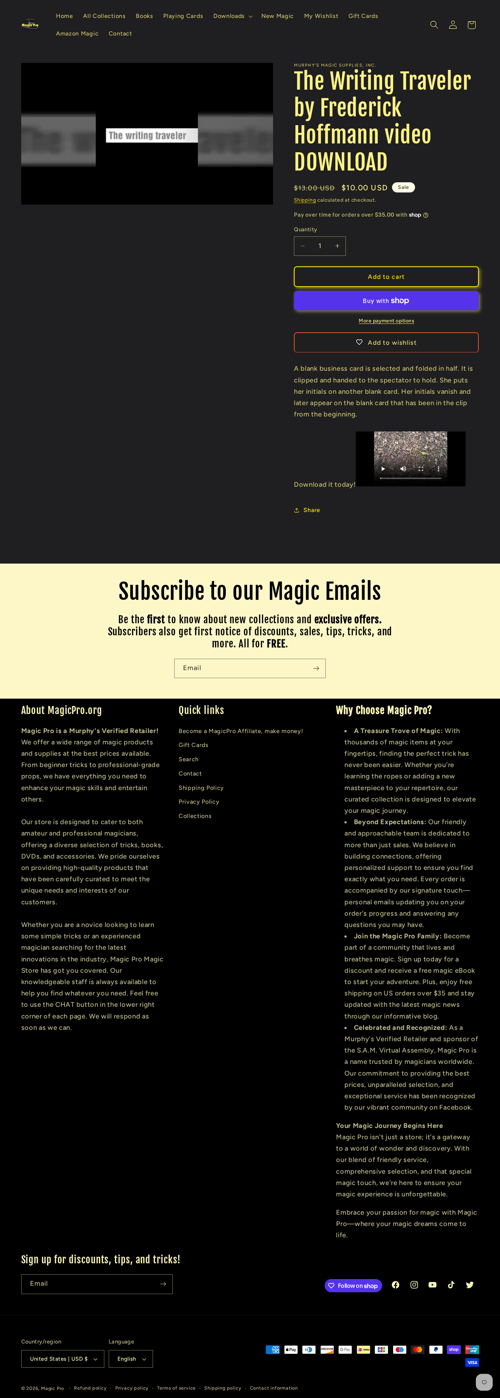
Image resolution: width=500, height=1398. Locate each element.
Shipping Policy (201, 787)
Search (189, 759)
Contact (190, 773)
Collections (195, 815)
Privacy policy (132, 1388)
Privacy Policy (199, 801)
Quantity (305, 229)
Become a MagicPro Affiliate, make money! (241, 731)
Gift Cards (194, 744)
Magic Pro (52, 1388)
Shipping (305, 199)
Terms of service (176, 1388)
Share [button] (311, 510)
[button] (232, 16)
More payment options (386, 320)
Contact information (274, 1388)
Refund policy (90, 1388)
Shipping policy (222, 1388)
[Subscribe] (316, 669)
